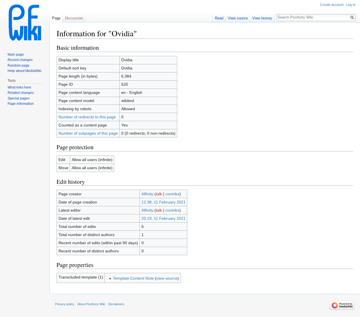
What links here (19, 87)
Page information (21, 104)
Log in (351, 5)
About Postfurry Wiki (91, 304)
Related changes (21, 93)
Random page (19, 65)
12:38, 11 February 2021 (163, 202)
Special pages (19, 98)
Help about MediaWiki (24, 71)
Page (56, 18)
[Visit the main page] (24, 22)
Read (219, 18)
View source (238, 18)
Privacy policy (64, 304)
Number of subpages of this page (88, 133)
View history (262, 18)
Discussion (74, 18)
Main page (16, 54)
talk (159, 194)
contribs (172, 194)
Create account (331, 5)
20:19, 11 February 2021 (163, 218)
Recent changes (20, 60)
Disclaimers (116, 304)
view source (166, 278)
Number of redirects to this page (87, 117)
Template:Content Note (133, 278)
